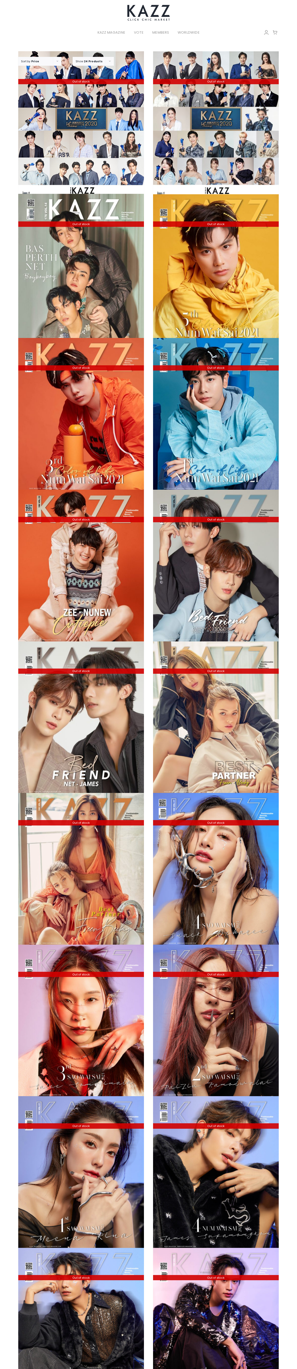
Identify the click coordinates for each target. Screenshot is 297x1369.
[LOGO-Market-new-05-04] (148, 5)
